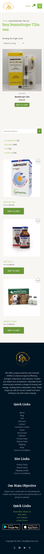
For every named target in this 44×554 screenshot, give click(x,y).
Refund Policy (22, 441)
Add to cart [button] (22, 105)
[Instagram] (30, 548)
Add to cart (14, 211)
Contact (22, 424)
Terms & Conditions (22, 450)
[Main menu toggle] (39, 6)
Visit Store (22, 514)
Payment (22, 435)
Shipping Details (22, 470)
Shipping (22, 444)
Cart (22, 418)
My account (22, 433)
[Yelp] (15, 548)
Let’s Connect (22, 517)
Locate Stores (22, 520)
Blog (22, 415)
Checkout (22, 421)
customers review (22, 427)
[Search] (39, 131)
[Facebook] (20, 548)
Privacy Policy (22, 438)
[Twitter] (25, 548)
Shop (22, 447)
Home (4, 20)
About (22, 412)
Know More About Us (22, 511)
